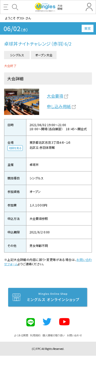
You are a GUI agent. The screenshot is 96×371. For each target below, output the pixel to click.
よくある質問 (21, 335)
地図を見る (15, 148)
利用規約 (35, 335)
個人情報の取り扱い (53, 335)
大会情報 (59, 7)
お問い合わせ (74, 335)
